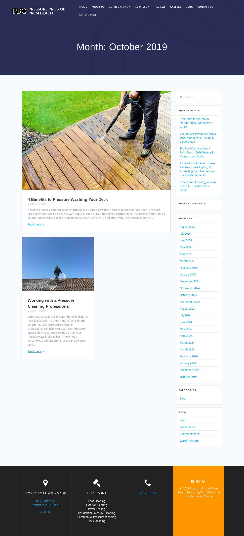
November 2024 (190, 288)
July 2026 (185, 233)
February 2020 (189, 356)
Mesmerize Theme (201, 496)
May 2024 (186, 329)
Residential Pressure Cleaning (96, 513)
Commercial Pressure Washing (96, 517)
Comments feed (190, 434)
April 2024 (186, 336)
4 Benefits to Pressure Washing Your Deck (68, 199)
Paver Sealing (96, 509)
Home (83, 6)
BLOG (189, 6)
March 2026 (187, 261)
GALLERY (175, 6)
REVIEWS (160, 6)
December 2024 (190, 281)
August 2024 (187, 308)
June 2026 (186, 240)
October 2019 (188, 377)
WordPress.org (189, 441)
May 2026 (186, 247)
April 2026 (186, 254)
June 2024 (186, 322)
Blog (182, 398)
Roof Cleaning (96, 501)
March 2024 (187, 342)
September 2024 (190, 302)
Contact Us (205, 6)
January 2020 (188, 363)
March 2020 (187, 349)
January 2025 (188, 274)
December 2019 (190, 370)
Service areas (118, 6)
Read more (34, 224)
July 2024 (185, 315)
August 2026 (187, 227)
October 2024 (188, 295)
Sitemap (45, 511)
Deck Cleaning (96, 521)
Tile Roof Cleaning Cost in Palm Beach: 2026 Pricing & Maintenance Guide (197, 152)
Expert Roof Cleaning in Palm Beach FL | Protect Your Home (198, 186)
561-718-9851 (87, 14)
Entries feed (187, 427)
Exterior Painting (96, 505)
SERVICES (141, 6)
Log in (183, 420)
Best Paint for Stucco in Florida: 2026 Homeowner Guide (196, 123)
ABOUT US (98, 6)
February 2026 (189, 267)
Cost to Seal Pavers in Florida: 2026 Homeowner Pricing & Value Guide (198, 137)
